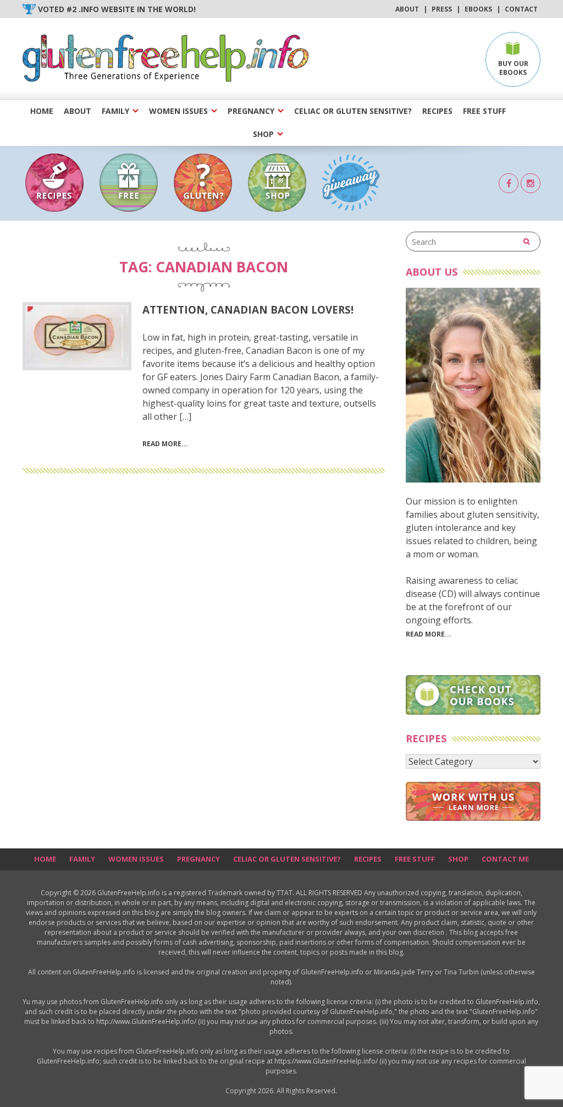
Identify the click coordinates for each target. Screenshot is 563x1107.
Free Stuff (484, 111)
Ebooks (478, 9)
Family (115, 111)
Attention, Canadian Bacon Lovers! (248, 309)
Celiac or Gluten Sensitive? (353, 111)
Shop (263, 134)
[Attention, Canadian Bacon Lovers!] (77, 336)
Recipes (437, 111)
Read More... (428, 634)
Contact (521, 9)
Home (41, 111)
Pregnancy (251, 111)
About (407, 9)
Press (442, 9)
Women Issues (178, 111)
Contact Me (505, 859)
